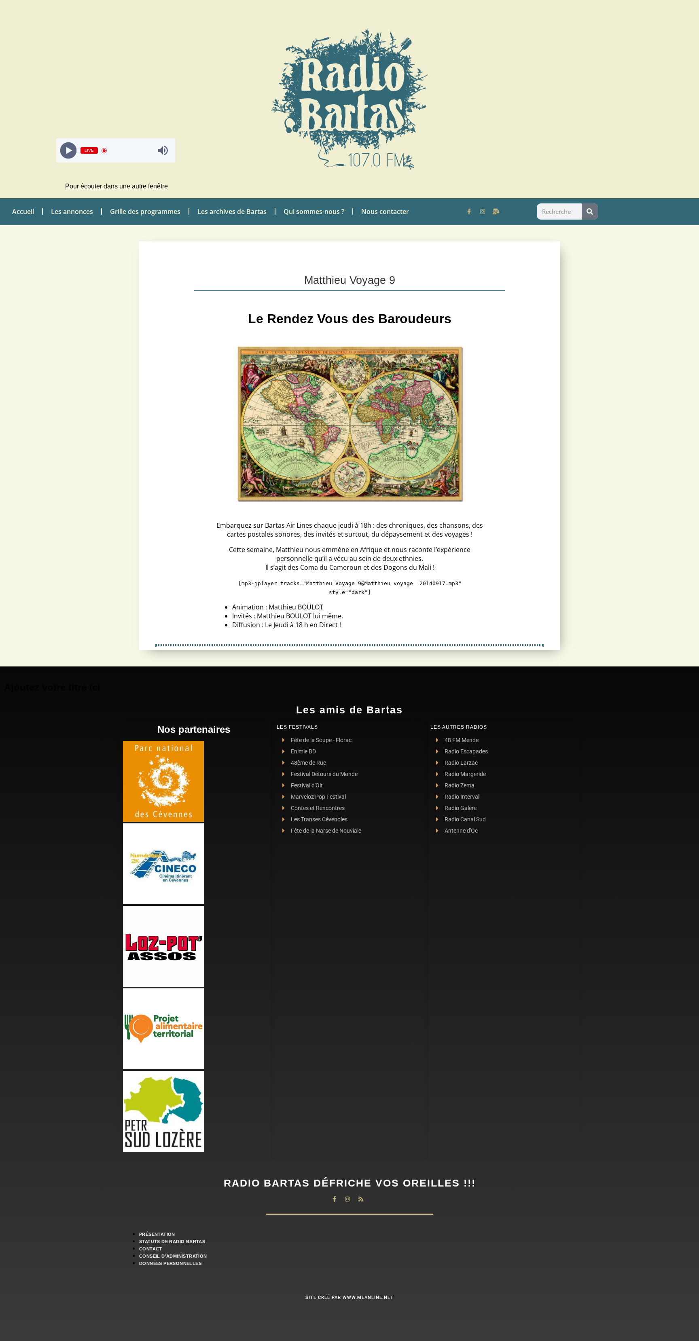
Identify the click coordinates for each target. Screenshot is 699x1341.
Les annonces (72, 211)
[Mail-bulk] (496, 211)
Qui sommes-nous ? (314, 211)
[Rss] (360, 1199)
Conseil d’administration (173, 1256)
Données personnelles (170, 1263)
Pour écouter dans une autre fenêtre (116, 186)
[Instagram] (482, 211)
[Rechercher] (590, 211)
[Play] (68, 150)
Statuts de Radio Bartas (172, 1241)
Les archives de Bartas (232, 211)
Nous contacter (385, 211)
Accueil (23, 211)
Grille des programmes (145, 211)
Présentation (157, 1234)
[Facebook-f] (469, 211)
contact (150, 1248)
